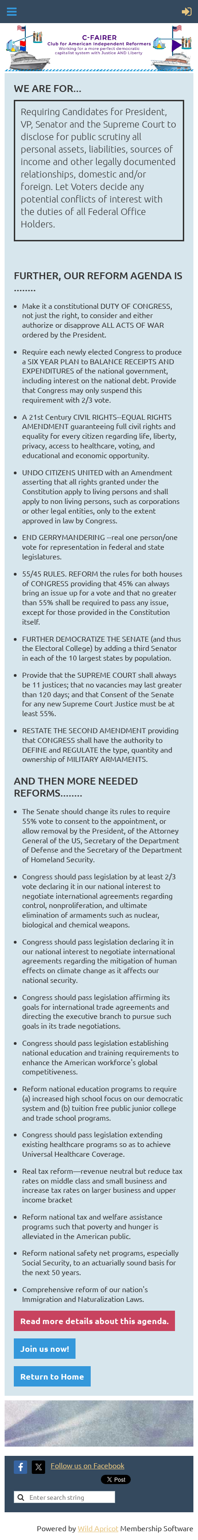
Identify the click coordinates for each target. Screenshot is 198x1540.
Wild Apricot (98, 1528)
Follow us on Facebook (87, 1465)
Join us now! (44, 1348)
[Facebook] (20, 1467)
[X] (38, 1467)
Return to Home (52, 1376)
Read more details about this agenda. (94, 1320)
